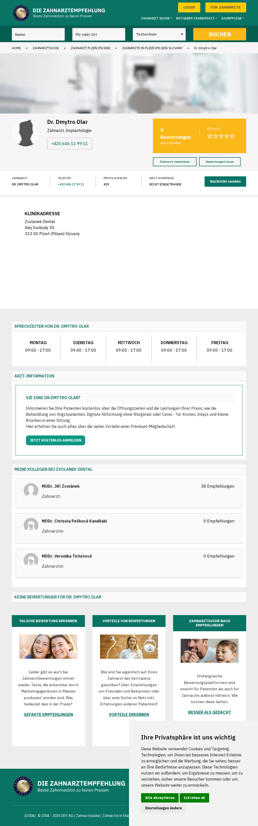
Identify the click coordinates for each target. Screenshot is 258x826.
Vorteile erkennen (129, 714)
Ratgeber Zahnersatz (195, 18)
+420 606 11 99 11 (69, 143)
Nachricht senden (225, 181)
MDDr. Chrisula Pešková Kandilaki (74, 521)
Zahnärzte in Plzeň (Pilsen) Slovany (152, 48)
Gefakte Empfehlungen (48, 714)
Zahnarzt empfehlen (175, 161)
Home (16, 48)
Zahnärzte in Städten (119, 815)
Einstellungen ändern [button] (163, 808)
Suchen (220, 34)
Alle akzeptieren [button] (160, 797)
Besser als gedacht (209, 712)
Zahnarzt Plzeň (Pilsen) (90, 48)
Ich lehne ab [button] (194, 797)
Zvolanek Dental (74, 469)
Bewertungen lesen (220, 161)
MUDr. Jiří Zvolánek (61, 486)
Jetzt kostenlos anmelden (55, 440)
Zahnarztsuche (46, 48)
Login (189, 7)
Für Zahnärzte (226, 7)
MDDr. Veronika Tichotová (67, 556)
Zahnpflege (231, 18)
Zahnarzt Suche (155, 18)
